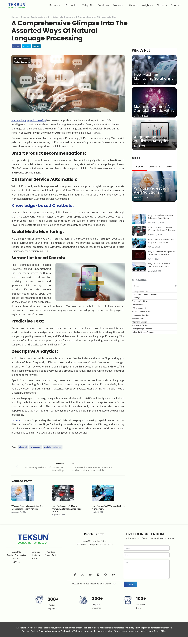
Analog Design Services (142, 328)
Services (16, 562)
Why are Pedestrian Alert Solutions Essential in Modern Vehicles (27, 507)
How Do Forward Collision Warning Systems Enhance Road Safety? (66, 509)
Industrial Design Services (143, 332)
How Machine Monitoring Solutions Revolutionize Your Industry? (152, 77)
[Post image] (22, 494)
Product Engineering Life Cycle (16, 557)
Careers (36, 558)
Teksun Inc (17, 420)
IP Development (139, 308)
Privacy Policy (51, 555)
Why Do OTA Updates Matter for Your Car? (159, 265)
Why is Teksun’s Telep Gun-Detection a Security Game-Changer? (161, 253)
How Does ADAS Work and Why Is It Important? (108, 507)
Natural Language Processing (28, 120)
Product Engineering (22, 62)
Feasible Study (138, 318)
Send (130, 584)
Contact (51, 552)
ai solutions (35, 447)
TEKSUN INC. (109, 583)
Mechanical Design (140, 325)
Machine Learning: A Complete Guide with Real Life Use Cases (153, 109)
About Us (16, 552)
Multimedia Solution (140, 315)
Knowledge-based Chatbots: (42, 205)
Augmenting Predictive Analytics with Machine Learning (154, 139)
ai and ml (23, 447)
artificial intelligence (52, 447)
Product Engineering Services (144, 294)
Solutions (36, 552)
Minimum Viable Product (142, 311)
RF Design (136, 297)
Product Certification (141, 301)
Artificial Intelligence (22, 58)
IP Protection (138, 304)
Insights (36, 555)
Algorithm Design (139, 322)
